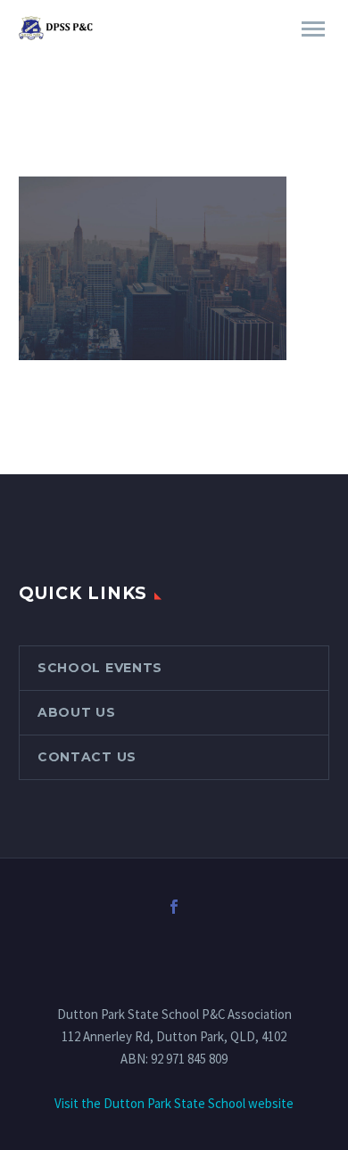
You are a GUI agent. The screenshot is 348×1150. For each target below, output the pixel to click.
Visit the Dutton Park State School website (174, 1103)
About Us (76, 712)
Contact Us (87, 757)
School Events (99, 668)
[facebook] (174, 906)
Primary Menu (313, 29)
